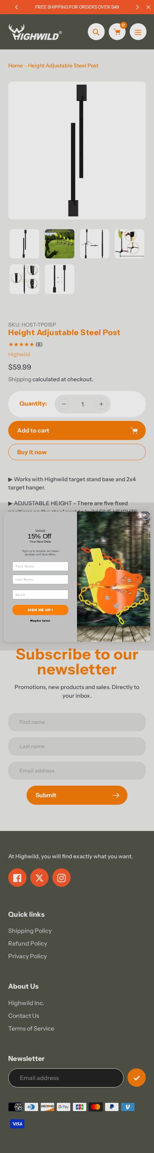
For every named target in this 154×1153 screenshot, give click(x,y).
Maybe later (40, 620)
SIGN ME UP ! (40, 610)
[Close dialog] (145, 516)
